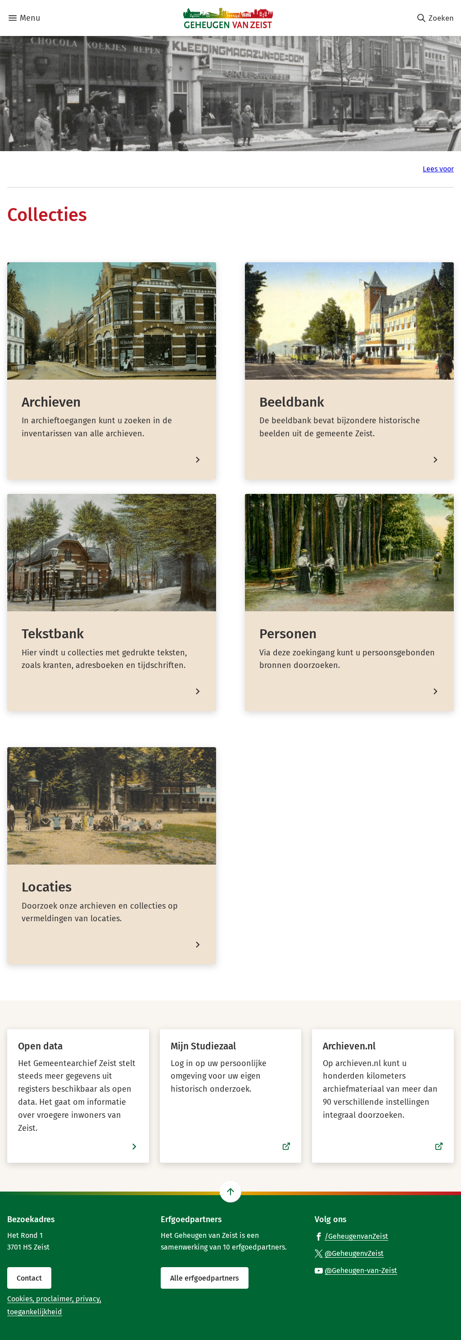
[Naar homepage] (228, 18)
